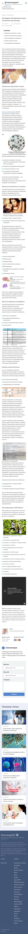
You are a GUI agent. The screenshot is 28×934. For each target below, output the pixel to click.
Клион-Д (4, 439)
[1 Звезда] (2, 639)
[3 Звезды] (4, 639)
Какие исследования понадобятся (13, 38)
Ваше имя (6, 664)
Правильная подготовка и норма (13, 33)
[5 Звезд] (6, 639)
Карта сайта (4, 863)
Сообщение (7, 680)
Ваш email (6, 672)
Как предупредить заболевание (12, 43)
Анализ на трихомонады (8, 112)
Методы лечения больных (11, 41)
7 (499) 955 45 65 (6, 7)
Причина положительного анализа (13, 35)
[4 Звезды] (5, 639)
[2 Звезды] (3, 639)
